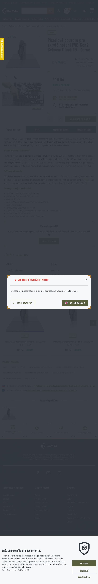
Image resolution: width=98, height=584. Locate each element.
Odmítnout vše (84, 576)
